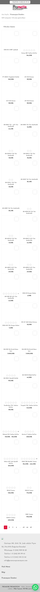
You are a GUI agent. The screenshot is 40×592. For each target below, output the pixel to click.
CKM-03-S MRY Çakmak (11, 49)
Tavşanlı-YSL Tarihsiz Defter (29, 405)
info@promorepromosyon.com (15, 560)
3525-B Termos (29, 490)
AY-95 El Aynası (29, 77)
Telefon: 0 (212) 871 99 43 (20, 2)
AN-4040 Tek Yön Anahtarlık (29, 179)
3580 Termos (29, 514)
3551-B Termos (11, 490)
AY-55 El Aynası (29, 100)
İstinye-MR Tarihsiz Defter (29, 53)
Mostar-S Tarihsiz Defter (29, 434)
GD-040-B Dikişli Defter (29, 375)
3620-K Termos (10, 517)
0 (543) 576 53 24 (19, 557)
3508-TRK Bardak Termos (29, 461)
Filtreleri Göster (9, 27)
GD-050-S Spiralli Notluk (11, 378)
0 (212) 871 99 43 (18, 554)
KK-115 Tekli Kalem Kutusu (29, 322)
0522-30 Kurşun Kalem (29, 293)
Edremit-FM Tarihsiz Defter (11, 434)
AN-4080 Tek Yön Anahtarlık (10, 208)
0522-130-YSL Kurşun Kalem (10, 325)
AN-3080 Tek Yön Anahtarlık (29, 124)
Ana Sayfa (5, 14)
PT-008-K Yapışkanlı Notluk (11, 77)
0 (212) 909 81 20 (20, 550)
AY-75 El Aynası (10, 100)
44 (27, 527)
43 (23, 527)
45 (31, 527)
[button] (35, 587)
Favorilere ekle (16, 33)
